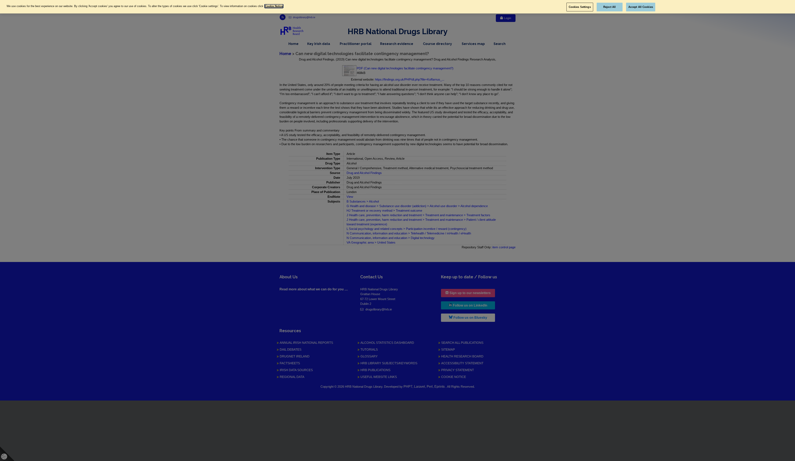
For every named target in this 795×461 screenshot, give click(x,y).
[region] (397, 6)
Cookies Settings (580, 6)
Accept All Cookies (640, 6)
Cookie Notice (274, 6)
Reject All (609, 6)
